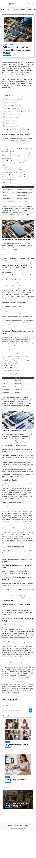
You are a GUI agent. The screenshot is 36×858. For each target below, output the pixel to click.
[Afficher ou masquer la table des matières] (22, 95)
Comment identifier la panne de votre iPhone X (12, 105)
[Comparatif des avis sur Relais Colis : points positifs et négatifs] (18, 799)
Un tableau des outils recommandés (10, 102)
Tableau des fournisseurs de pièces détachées (12, 114)
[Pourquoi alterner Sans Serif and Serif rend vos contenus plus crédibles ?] (18, 764)
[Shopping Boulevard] (12, 3)
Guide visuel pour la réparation (9, 120)
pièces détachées (20, 75)
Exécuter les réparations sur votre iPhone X (11, 117)
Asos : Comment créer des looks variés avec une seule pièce (16, 745)
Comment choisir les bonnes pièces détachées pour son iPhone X (16, 111)
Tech (7, 776)
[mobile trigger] (3, 3)
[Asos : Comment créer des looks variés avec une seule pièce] (18, 729)
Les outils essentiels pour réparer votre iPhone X (12, 99)
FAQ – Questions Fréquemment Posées (10, 126)
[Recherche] (29, 3)
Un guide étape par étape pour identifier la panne (13, 108)
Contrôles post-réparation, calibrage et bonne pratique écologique (16, 129)
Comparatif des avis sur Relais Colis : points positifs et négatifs (16, 804)
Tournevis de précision (7, 147)
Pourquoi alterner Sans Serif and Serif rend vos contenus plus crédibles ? (16, 780)
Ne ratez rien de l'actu (9, 699)
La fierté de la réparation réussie (9, 123)
